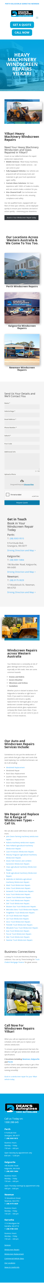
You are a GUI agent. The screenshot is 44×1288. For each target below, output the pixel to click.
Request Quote (22, 502)
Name (7, 403)
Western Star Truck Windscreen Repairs (21, 906)
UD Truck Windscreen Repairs (17, 916)
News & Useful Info (11, 1267)
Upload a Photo (10, 474)
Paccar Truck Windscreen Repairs (18, 934)
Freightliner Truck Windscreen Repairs (20, 913)
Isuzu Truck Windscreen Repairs (18, 894)
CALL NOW (22, 32)
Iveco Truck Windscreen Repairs (18, 922)
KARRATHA (26, 4)
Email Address (10, 419)
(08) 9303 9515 (17, 538)
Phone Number (10, 428)
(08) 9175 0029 (17, 580)
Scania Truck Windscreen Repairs (18, 897)
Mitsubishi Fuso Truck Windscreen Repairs (22, 928)
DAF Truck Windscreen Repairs (17, 903)
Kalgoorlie (13, 556)
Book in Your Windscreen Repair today (21, 218)
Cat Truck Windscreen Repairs (17, 919)
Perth (10, 1062)
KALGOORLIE (16, 4)
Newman (12, 576)
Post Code (8, 444)
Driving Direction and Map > (21, 550)
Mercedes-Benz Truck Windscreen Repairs (22, 909)
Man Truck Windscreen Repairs (18, 937)
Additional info (10, 452)
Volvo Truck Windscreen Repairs (18, 888)
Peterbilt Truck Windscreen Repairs (19, 925)
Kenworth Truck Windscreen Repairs (20, 891)
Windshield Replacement (15, 767)
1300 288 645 (11, 1122)
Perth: (11, 534)
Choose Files (29, 484)
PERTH (7, 4)
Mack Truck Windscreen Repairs (18, 885)
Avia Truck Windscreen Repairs (17, 931)
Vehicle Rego (9, 411)
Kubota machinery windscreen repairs (20, 842)
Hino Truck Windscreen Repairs (18, 900)
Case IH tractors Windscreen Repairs (20, 852)
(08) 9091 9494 (17, 559)
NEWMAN (35, 4)
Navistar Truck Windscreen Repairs (19, 940)
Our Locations (9, 1263)
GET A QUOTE (22, 25)
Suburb (7, 436)
